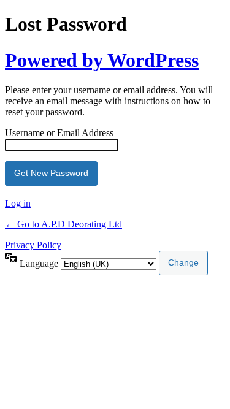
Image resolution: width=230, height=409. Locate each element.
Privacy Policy (33, 245)
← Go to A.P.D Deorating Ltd (63, 224)
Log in (18, 203)
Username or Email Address (59, 133)
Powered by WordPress (102, 60)
